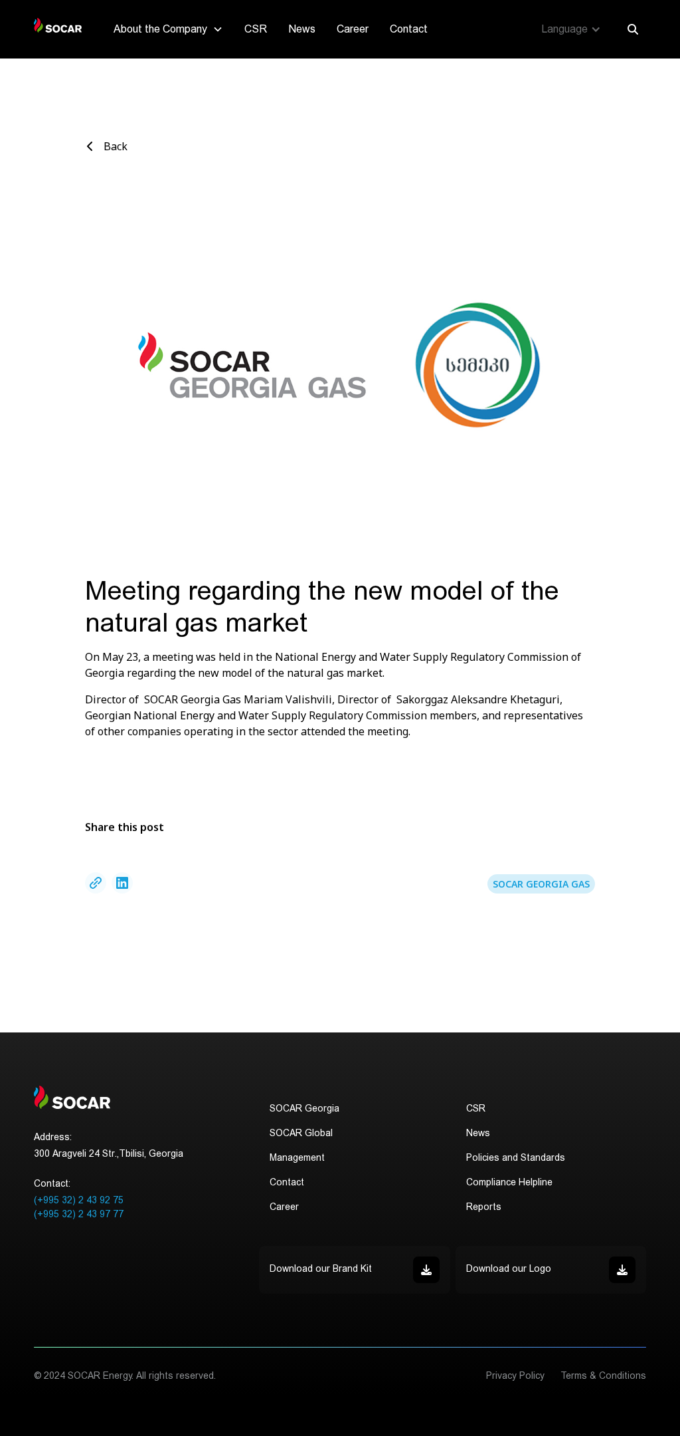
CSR (255, 29)
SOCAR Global (301, 1133)
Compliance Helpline (509, 1182)
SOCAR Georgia (304, 1108)
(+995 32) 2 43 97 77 (79, 1214)
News (301, 29)
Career (353, 29)
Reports (483, 1206)
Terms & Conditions (603, 1375)
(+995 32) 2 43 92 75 (79, 1200)
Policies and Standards (515, 1157)
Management (297, 1157)
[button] (168, 29)
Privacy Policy (515, 1375)
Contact (409, 29)
